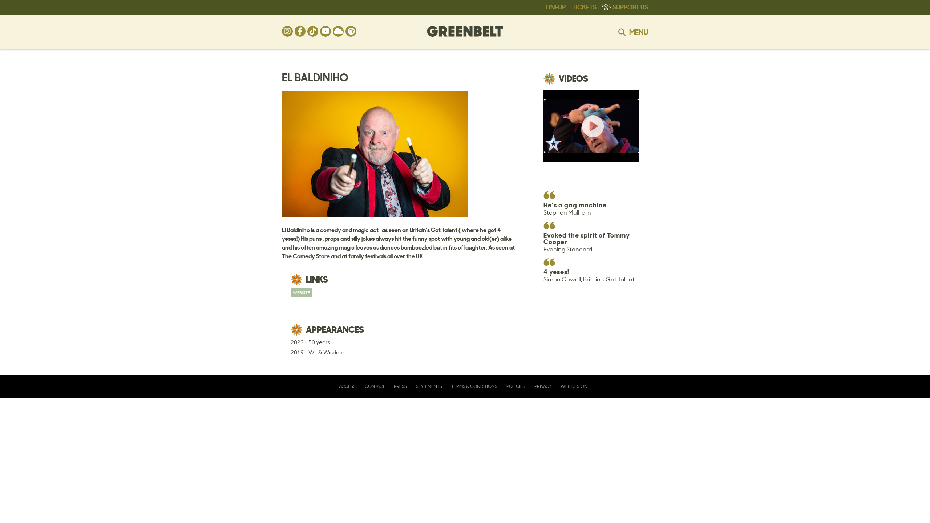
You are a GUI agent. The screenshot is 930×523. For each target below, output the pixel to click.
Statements (429, 386)
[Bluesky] (338, 31)
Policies (515, 386)
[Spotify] (350, 31)
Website (301, 292)
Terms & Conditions (474, 386)
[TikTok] (312, 31)
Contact (375, 386)
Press (400, 386)
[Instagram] (287, 31)
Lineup (556, 6)
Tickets (584, 6)
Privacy (542, 386)
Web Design (574, 386)
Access (347, 386)
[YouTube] (325, 31)
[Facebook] (300, 31)
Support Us (630, 6)
